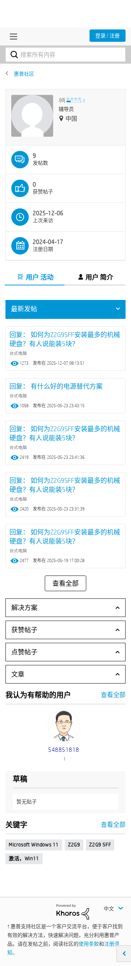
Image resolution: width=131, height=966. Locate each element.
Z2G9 (74, 844)
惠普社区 (24, 74)
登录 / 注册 (107, 35)
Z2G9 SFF (100, 844)
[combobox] (65, 54)
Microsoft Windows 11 (34, 844)
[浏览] (11, 36)
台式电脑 (18, 353)
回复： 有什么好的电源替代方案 (56, 386)
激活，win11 (24, 858)
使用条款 (89, 944)
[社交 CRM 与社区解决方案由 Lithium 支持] (72, 911)
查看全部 (65, 584)
